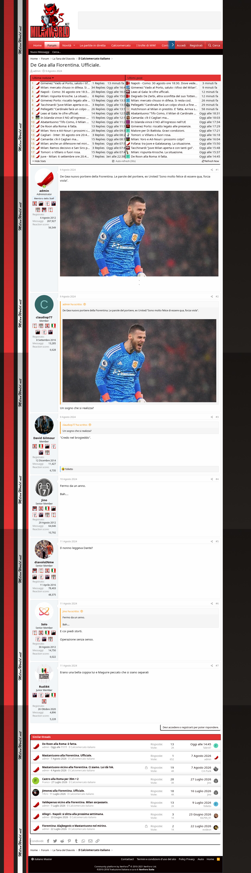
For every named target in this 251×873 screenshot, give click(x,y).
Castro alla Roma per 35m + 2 (60, 779)
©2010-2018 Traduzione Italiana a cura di (125, 869)
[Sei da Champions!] (47, 203)
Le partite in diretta (92, 45)
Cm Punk (206, 771)
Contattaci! (127, 859)
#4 (217, 479)
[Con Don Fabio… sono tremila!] (53, 203)
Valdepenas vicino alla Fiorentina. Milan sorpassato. (75, 802)
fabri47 (207, 747)
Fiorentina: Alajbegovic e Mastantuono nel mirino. (74, 826)
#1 (217, 169)
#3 (217, 417)
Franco (46, 782)
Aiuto (201, 859)
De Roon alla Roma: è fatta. (59, 744)
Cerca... (56, 52)
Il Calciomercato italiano (82, 747)
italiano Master (43, 859)
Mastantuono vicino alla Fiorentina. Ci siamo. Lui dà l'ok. (78, 767)
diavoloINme (44, 562)
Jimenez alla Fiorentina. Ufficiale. (63, 790)
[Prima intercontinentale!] (50, 210)
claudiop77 (44, 317)
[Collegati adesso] (44, 187)
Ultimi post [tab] (134, 78)
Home (37, 45)
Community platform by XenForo (126, 866)
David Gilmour (44, 438)
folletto (207, 806)
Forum (51, 45)
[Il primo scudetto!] (53, 326)
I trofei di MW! (146, 45)
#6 (217, 603)
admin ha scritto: (72, 304)
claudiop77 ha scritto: (75, 425)
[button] (74, 45)
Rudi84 (44, 686)
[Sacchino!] (44, 210)
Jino (44, 500)
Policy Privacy (187, 859)
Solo (44, 624)
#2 (217, 296)
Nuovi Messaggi (39, 52)
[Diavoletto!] (35, 203)
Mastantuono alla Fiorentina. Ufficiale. (67, 755)
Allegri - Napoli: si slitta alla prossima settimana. (73, 814)
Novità (66, 45)
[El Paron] (41, 203)
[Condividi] (211, 170)
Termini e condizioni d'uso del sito (156, 859)
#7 (217, 665)
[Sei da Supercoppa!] (38, 210)
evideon (207, 829)
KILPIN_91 (205, 818)
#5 (217, 541)
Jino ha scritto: (71, 611)
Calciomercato (121, 45)
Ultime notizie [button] (41, 78)
